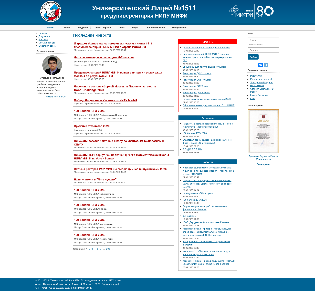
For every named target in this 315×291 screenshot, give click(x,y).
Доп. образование (155, 27)
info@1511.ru (85, 287)
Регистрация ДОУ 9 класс (196, 86)
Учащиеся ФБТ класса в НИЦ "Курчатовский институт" (206, 243)
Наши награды (103, 27)
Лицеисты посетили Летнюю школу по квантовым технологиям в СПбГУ (119, 142)
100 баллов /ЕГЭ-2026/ (89, 111)
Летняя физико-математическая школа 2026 (207, 98)
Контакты (43, 39)
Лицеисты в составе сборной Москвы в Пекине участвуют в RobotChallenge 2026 (115, 88)
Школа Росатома (259, 95)
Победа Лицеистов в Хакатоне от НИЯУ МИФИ (105, 100)
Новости (43, 32)
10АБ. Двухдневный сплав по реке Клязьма (206, 222)
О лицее (66, 27)
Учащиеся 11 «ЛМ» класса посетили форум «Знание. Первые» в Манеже (206, 252)
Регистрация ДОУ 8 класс (196, 92)
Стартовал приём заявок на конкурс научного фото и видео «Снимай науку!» (207, 141)
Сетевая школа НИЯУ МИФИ (262, 90)
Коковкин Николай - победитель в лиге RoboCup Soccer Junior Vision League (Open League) (209, 262)
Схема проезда (47, 42)
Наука (135, 27)
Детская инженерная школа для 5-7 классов (104, 57)
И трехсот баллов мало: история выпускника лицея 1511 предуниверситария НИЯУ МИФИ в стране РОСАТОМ (113, 45)
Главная (50, 27)
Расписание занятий (261, 79)
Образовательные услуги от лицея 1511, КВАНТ (208, 105)
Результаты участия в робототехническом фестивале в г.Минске (205, 207)
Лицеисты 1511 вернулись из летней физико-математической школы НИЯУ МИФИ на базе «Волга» (121, 156)
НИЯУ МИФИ (257, 85)
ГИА (252, 98)
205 (108, 248)
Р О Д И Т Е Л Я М (192, 149)
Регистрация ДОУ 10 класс (197, 79)
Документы (44, 36)
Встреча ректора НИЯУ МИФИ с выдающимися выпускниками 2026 (120, 169)
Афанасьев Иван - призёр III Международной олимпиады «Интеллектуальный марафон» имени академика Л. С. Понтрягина (207, 232)
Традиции (83, 27)
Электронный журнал (261, 82)
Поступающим (179, 27)
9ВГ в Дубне (189, 215)
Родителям (256, 75)
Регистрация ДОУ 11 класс (197, 73)
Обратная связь (47, 45)
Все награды (263, 164)
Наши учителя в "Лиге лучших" (95, 179)
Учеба (121, 27)
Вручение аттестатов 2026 (92, 126)
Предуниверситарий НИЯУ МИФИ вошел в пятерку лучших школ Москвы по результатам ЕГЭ (118, 74)
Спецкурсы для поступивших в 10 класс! (204, 66)
